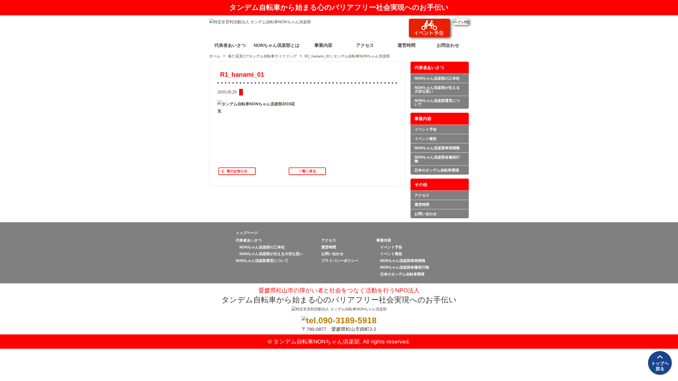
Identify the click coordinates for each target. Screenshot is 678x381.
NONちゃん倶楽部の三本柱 (437, 78)
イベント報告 (425, 139)
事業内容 (422, 118)
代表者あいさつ (429, 67)
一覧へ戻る (307, 171)
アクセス (421, 195)
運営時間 (421, 204)
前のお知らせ (237, 171)
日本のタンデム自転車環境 (436, 170)
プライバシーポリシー (339, 260)
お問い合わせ (425, 214)
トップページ (247, 233)
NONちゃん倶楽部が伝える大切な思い (437, 89)
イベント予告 (425, 129)
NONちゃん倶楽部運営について (437, 102)
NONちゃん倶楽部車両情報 (437, 148)
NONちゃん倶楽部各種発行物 (437, 159)
